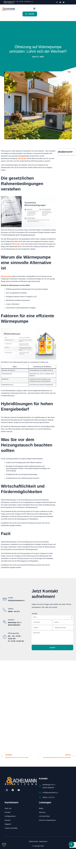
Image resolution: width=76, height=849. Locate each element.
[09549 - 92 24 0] (40, 797)
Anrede (34, 614)
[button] (34, 8)
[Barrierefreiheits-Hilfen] (71, 844)
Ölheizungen (22, 158)
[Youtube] (63, 2)
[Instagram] (57, 2)
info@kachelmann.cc (50, 792)
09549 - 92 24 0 (48, 797)
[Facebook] (60, 2)
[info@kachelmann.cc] (40, 792)
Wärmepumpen (6, 276)
